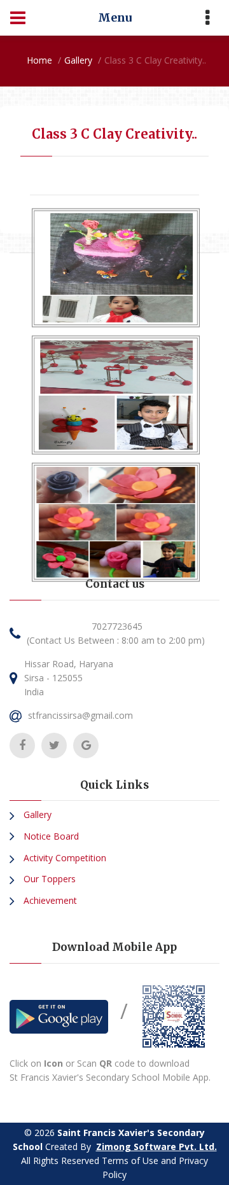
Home (39, 60)
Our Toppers (48, 879)
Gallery (78, 60)
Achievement (49, 900)
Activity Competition (63, 858)
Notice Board (50, 836)
